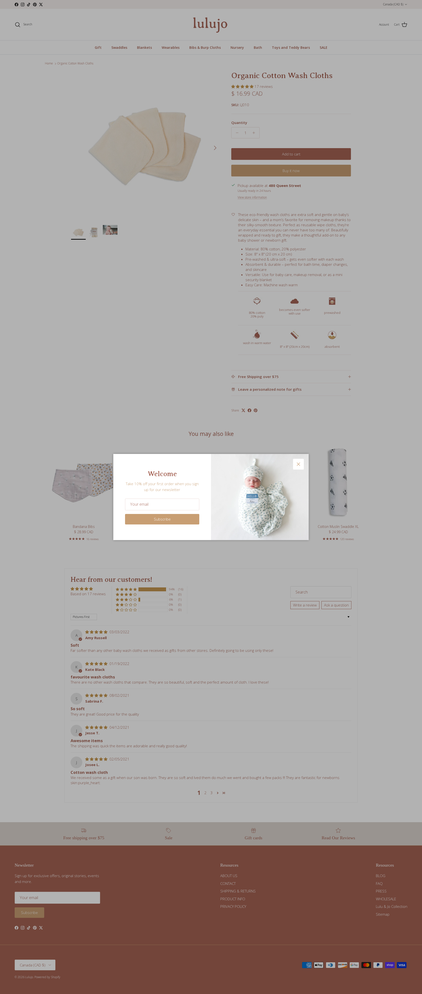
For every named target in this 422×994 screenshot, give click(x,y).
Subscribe (162, 519)
